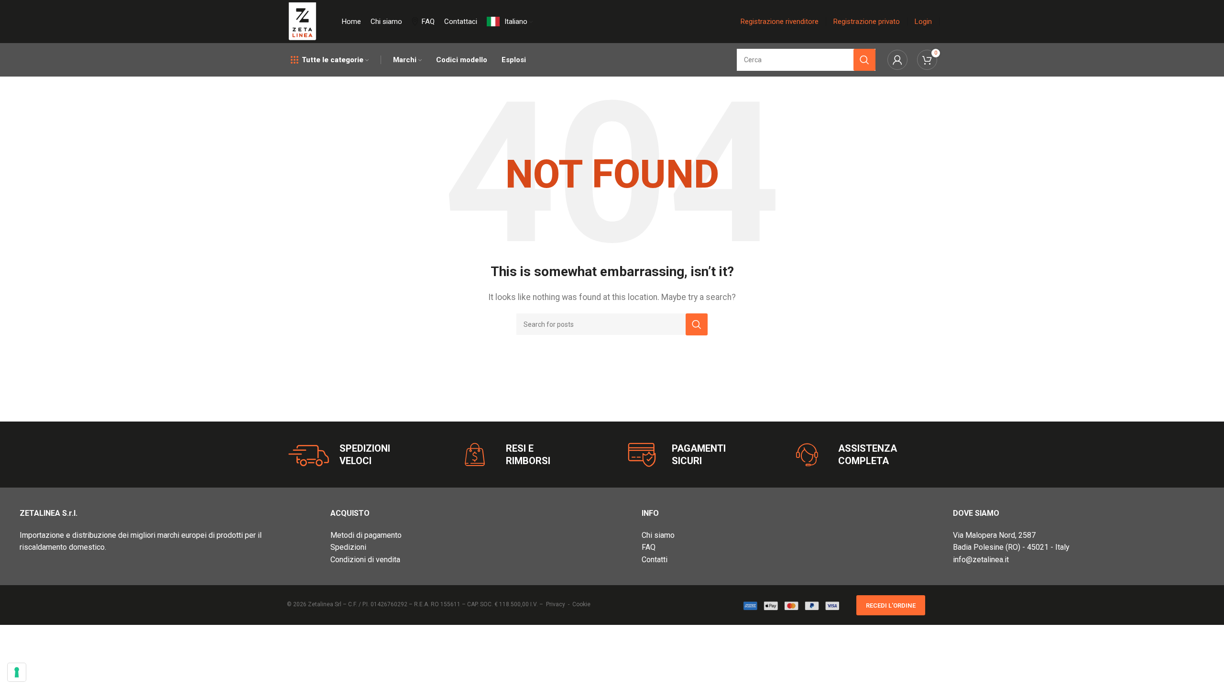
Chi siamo (658, 535)
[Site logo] (302, 20)
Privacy (555, 604)
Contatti (654, 559)
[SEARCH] (697, 324)
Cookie (581, 604)
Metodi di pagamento (366, 535)
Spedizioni (348, 547)
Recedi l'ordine (891, 605)
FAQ (649, 547)
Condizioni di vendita (365, 559)
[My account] (897, 59)
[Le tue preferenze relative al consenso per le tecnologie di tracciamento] (17, 672)
